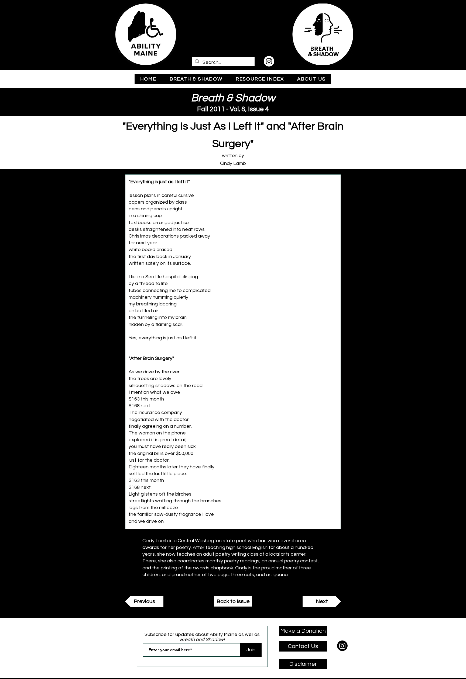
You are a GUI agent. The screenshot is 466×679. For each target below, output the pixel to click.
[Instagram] (269, 61)
